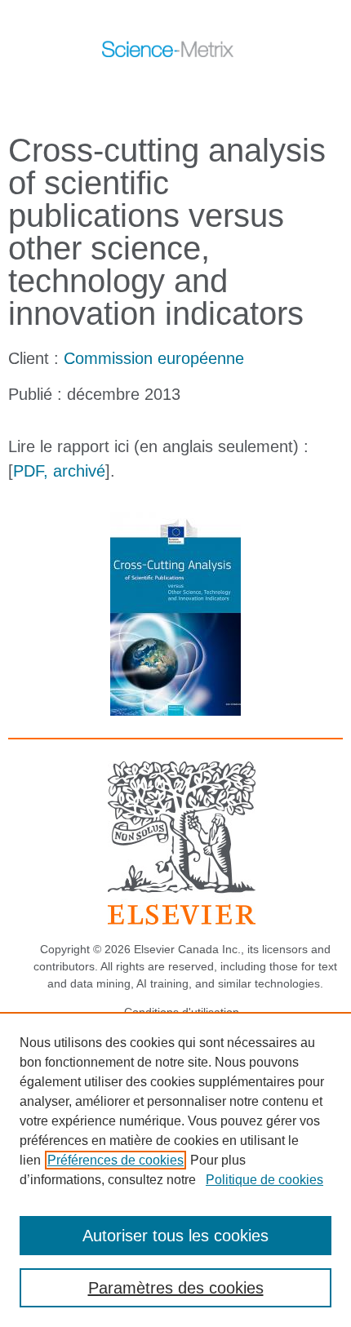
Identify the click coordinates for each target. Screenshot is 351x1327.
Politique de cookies (264, 1180)
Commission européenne (154, 358)
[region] (175, 1169)
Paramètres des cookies (176, 1288)
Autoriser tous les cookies (175, 1236)
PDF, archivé (59, 471)
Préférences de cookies (115, 1160)
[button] (157, 88)
